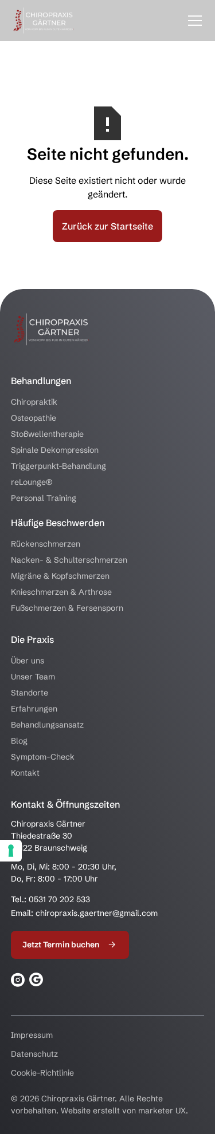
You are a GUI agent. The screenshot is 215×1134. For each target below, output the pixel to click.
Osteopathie (33, 418)
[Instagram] (18, 980)
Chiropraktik (34, 402)
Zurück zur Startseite (107, 226)
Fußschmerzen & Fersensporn (67, 608)
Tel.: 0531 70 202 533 (50, 899)
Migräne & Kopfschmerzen (60, 576)
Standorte (29, 692)
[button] (192, 20)
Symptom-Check (43, 757)
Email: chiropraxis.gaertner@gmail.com (84, 913)
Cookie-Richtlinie (42, 1073)
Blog (19, 741)
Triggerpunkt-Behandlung (58, 466)
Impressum (32, 1035)
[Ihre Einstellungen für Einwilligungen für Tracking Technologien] (11, 851)
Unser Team (33, 676)
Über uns (27, 660)
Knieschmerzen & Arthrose (61, 592)
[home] (43, 20)
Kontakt (25, 773)
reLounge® (32, 482)
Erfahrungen (34, 709)
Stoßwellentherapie (47, 434)
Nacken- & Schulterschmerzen (69, 560)
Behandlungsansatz (47, 725)
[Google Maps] (36, 980)
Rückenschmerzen (45, 544)
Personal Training (43, 498)
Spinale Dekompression (55, 450)
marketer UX (162, 1110)
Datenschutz (34, 1054)
